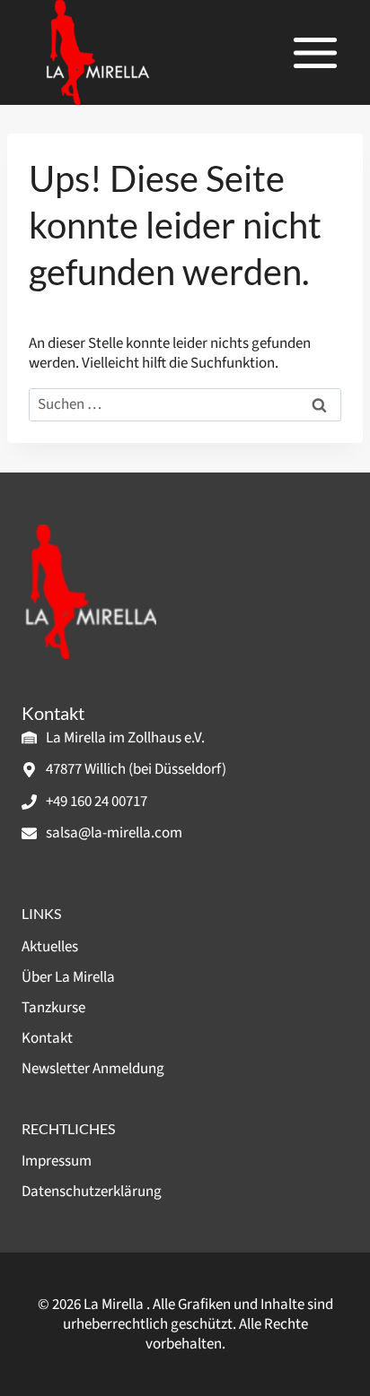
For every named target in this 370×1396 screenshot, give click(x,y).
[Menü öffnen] (314, 52)
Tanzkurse (53, 1008)
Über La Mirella (68, 977)
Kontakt (47, 1038)
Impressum (57, 1161)
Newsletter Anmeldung (93, 1069)
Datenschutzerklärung (92, 1191)
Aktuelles (50, 947)
